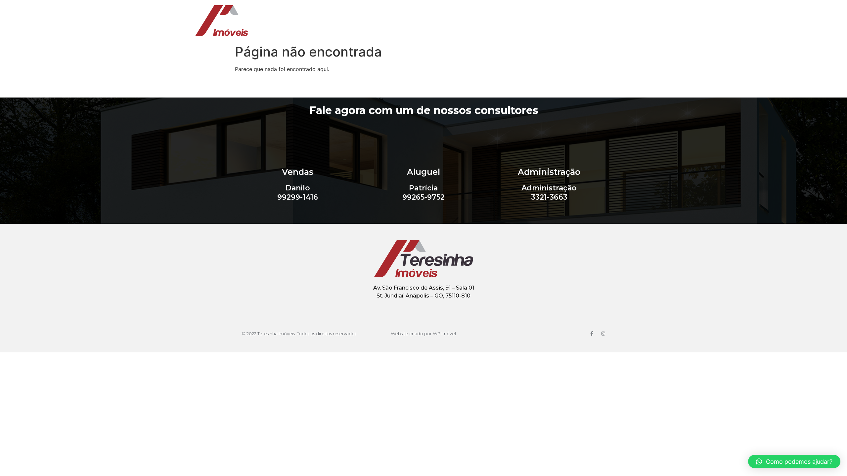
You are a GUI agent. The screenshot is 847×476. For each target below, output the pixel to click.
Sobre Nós (542, 21)
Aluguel (504, 21)
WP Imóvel (444, 333)
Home (441, 21)
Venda (472, 21)
